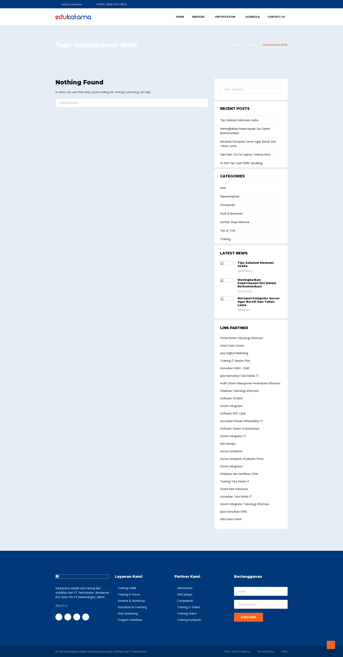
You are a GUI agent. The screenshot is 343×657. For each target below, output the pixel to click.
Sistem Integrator (231, 406)
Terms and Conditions (237, 651)
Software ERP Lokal (233, 413)
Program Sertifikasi (130, 620)
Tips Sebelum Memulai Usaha (239, 120)
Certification (225, 16)
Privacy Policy (266, 651)
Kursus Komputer (231, 451)
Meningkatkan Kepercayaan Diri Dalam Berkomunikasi (245, 131)
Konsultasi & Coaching (132, 607)
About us (61, 605)
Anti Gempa (227, 443)
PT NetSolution (138, 651)
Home (180, 16)
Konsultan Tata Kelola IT (236, 496)
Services (198, 16)
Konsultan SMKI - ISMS (235, 368)
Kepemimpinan (229, 196)
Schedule (253, 16)
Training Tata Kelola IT (234, 481)
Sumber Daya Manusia (234, 222)
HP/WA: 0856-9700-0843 (111, 4)
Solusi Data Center (232, 345)
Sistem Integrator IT (233, 436)
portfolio (252, 44)
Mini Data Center (231, 519)
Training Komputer (189, 620)
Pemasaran (227, 205)
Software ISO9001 (232, 398)
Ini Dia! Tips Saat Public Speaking (241, 163)
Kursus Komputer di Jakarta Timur (242, 459)
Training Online (187, 613)
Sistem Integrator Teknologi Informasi (244, 504)
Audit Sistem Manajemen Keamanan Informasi (250, 383)
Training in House (129, 594)
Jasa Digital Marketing (234, 353)
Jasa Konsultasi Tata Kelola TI (239, 376)
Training (225, 239)
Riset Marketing (128, 613)
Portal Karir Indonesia (234, 489)
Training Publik (127, 588)
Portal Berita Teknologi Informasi (241, 338)
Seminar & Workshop (131, 601)
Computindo (185, 601)
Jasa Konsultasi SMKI (233, 511)
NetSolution (185, 588)
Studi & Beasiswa (231, 213)
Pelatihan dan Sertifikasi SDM (239, 474)
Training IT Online (188, 607)
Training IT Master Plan (235, 360)
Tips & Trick (227, 230)
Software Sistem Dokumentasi (239, 428)
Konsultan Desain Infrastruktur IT (241, 421)
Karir (223, 188)
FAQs (284, 651)
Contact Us (276, 16)
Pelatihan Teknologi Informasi (239, 391)
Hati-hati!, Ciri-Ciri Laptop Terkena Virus (245, 154)
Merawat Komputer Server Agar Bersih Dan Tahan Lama (248, 144)
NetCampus (185, 594)
